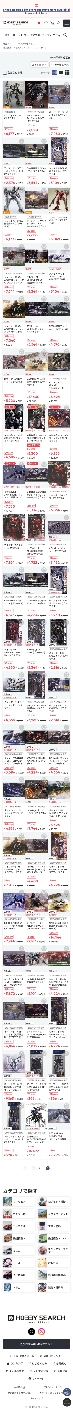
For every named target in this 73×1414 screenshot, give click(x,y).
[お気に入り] (46, 22)
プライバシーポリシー (53, 1387)
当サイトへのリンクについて (53, 1392)
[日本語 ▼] (39, 22)
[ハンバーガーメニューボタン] (66, 23)
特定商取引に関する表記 (19, 1392)
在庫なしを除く (16, 72)
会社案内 (18, 1387)
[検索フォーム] (58, 23)
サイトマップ (36, 1398)
